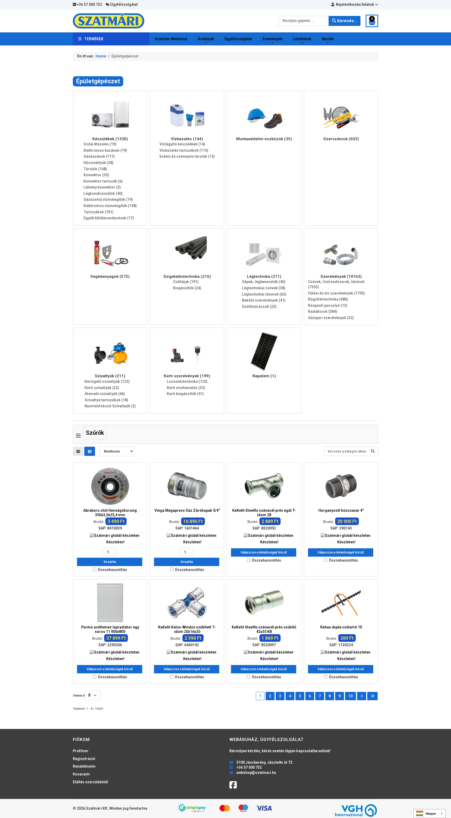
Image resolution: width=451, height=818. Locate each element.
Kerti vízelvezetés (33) (186, 388)
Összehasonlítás (112, 570)
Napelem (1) (264, 376)
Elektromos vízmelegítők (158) (110, 206)
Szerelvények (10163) (341, 276)
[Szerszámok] (341, 114)
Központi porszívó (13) (327, 305)
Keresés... (346, 20)
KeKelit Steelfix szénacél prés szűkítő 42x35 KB (264, 629)
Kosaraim (81, 774)
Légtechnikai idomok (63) (264, 294)
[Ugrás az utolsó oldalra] (372, 696)
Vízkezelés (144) (187, 139)
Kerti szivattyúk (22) (102, 388)
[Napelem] (264, 351)
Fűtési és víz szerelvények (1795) (336, 293)
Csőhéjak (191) (186, 282)
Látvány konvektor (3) (102, 187)
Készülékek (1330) (110, 139)
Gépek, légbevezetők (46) (264, 282)
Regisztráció (84, 759)
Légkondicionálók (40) (103, 193)
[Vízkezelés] (187, 114)
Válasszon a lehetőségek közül (264, 552)
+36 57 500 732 (89, 4)
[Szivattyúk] (110, 351)
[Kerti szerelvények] (187, 351)
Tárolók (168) (95, 169)
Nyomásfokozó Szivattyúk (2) (110, 406)
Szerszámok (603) (341, 139)
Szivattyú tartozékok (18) (106, 400)
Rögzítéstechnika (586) (328, 299)
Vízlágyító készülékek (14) (182, 144)
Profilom (80, 751)
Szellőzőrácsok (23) (259, 306)
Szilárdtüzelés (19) (100, 144)
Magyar (431, 813)
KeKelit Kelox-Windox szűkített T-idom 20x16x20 (187, 629)
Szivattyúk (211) (110, 376)
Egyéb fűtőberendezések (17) (109, 218)
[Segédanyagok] (110, 252)
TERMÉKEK (93, 39)
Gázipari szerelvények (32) (331, 318)
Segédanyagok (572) (110, 276)
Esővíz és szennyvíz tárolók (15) (187, 156)
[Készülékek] (110, 114)
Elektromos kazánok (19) (105, 150)
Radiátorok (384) (322, 311)
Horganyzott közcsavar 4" (341, 510)
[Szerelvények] (341, 252)
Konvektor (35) (96, 175)
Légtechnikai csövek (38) (263, 288)
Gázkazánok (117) (99, 156)
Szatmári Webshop (171, 39)
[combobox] (304, 21)
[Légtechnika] (264, 252)
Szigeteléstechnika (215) (187, 276)
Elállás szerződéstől (90, 782)
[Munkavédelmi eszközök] (264, 114)
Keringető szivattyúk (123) (107, 381)
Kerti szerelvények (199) (187, 376)
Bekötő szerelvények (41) (264, 300)
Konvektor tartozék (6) (103, 181)
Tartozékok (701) (99, 212)
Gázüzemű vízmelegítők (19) (108, 199)
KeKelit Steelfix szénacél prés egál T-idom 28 (264, 512)
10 (350, 696)
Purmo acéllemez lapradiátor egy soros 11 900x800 (110, 629)
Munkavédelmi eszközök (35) (264, 139)
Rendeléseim (84, 766)
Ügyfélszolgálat (123, 4)
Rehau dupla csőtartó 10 (341, 627)
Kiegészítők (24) (187, 288)
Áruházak (206, 39)
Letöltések (302, 39)
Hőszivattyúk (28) (99, 163)
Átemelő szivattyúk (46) (105, 394)
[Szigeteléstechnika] (187, 252)
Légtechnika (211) (264, 276)
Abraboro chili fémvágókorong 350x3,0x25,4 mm (110, 512)
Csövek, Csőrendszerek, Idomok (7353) (336, 284)
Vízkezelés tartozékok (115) (183, 150)
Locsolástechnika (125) (187, 381)
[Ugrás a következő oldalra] (361, 696)
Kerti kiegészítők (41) (185, 394)
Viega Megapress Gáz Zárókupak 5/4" (187, 510)
